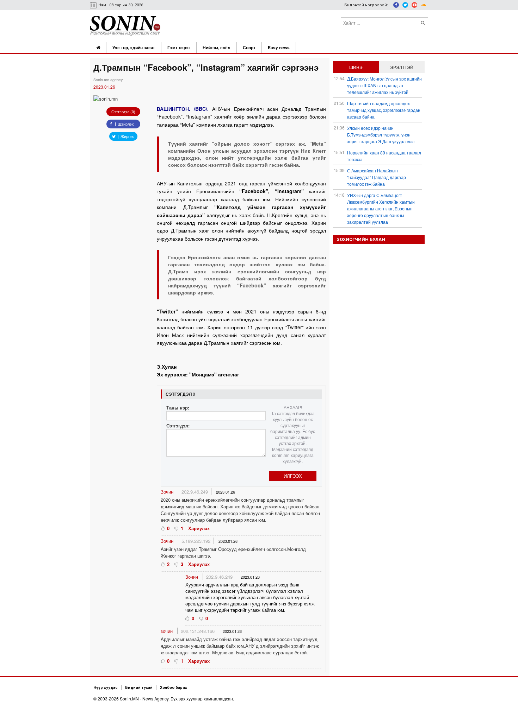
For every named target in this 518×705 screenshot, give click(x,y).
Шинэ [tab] (356, 67)
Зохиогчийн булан (361, 239)
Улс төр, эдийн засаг (133, 47)
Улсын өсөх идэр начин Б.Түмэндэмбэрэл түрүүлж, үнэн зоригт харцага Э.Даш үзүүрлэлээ (380, 134)
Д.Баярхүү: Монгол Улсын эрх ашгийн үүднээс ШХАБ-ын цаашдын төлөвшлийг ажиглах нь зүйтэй (384, 85)
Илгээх (293, 475)
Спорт (249, 47)
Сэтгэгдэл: (178, 425)
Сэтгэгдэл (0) (123, 111)
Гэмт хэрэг (178, 47)
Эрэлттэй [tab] (401, 67)
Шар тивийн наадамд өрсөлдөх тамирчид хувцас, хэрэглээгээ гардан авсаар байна (383, 110)
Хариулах (199, 528)
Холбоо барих (173, 687)
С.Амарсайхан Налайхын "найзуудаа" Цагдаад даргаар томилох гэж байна (376, 177)
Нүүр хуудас (105, 687)
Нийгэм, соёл (216, 47)
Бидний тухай (139, 687)
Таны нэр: (177, 407)
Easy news (279, 47)
